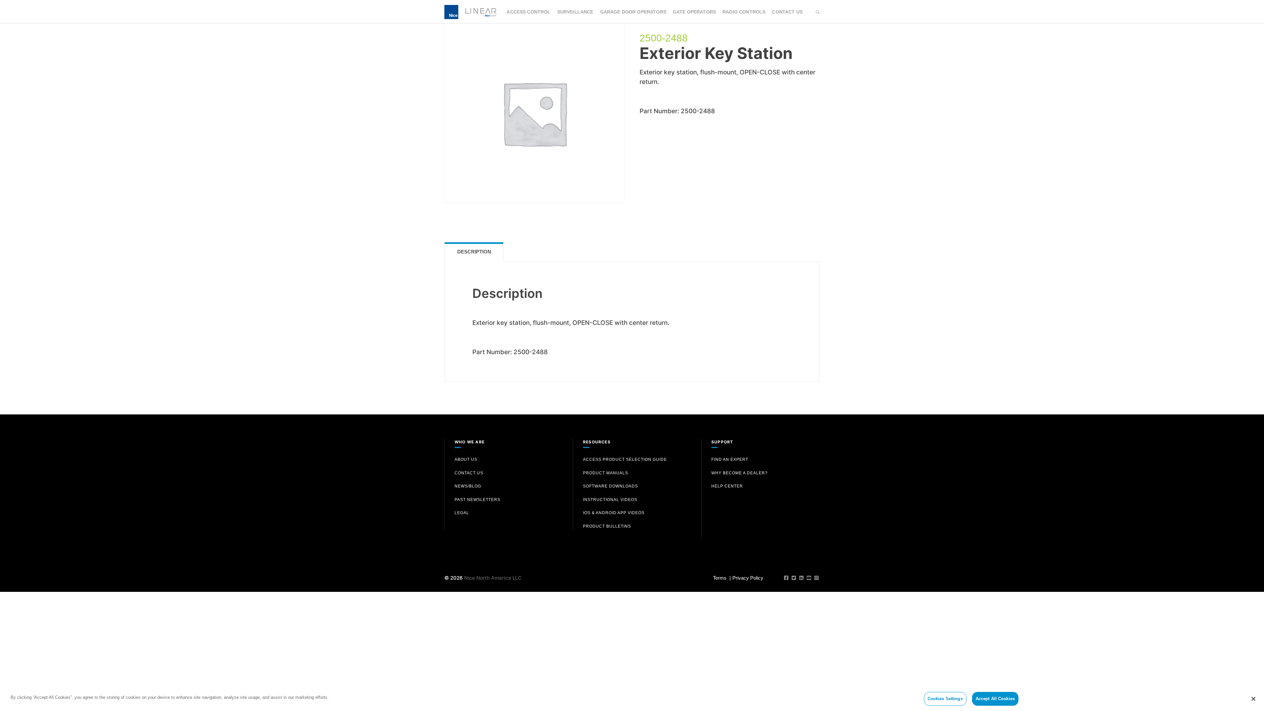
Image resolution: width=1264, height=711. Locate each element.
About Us (466, 459)
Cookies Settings (945, 698)
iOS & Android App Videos (614, 513)
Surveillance (575, 11)
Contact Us (787, 11)
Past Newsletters (477, 499)
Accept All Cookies (995, 698)
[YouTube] (809, 578)
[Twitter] (794, 578)
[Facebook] (786, 578)
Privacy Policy (747, 578)
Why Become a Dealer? (739, 473)
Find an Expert (729, 459)
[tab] (474, 252)
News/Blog (468, 486)
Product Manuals (605, 473)
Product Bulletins (607, 526)
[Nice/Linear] (470, 11)
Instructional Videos (610, 499)
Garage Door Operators (633, 11)
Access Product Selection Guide (625, 459)
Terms (719, 578)
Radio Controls (744, 11)
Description (474, 251)
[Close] (1253, 699)
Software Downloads (610, 486)
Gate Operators (694, 11)
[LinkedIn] (801, 578)
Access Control (528, 11)
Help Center (727, 486)
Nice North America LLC (492, 578)
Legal (462, 513)
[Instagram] (816, 578)
